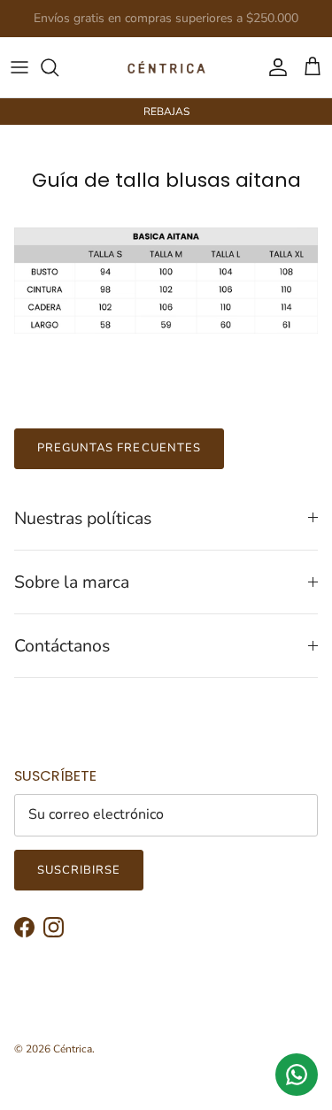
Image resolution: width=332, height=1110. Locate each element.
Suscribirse (78, 870)
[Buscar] (58, 67)
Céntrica (72, 1049)
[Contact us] (296, 1074)
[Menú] (19, 67)
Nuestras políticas (82, 518)
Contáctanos (62, 646)
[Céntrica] (166, 67)
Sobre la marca (71, 582)
